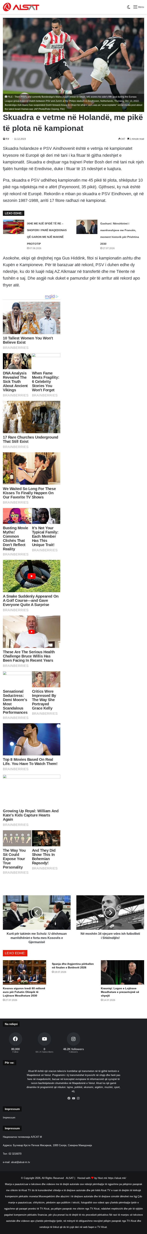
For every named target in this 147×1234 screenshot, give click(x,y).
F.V (7, 139)
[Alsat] (21, 7)
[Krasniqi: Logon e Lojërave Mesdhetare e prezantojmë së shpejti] (122, 972)
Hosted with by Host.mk (92, 1178)
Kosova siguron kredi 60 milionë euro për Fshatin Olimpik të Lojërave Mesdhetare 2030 (24, 992)
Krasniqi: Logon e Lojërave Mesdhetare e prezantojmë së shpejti (120, 992)
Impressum (9, 1117)
